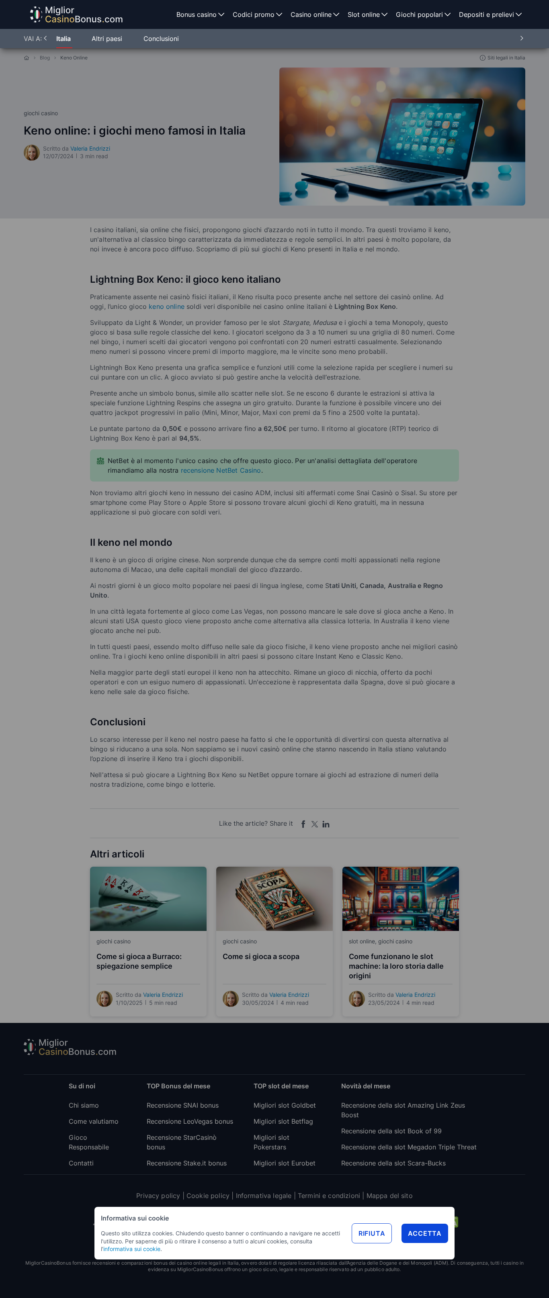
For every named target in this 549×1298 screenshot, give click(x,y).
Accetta (425, 1233)
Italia (64, 39)
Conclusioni (161, 39)
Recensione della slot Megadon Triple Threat (409, 1147)
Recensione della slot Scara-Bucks (393, 1163)
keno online (166, 306)
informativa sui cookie (131, 1248)
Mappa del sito (390, 1196)
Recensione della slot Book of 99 (391, 1131)
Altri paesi (108, 39)
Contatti (81, 1163)
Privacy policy (158, 1196)
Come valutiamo (94, 1121)
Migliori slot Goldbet (285, 1105)
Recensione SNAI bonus (183, 1105)
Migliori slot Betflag (283, 1121)
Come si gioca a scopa (261, 956)
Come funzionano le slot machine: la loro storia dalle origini (396, 966)
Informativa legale (264, 1196)
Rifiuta (371, 1233)
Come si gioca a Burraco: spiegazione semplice (139, 961)
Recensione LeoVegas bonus (190, 1121)
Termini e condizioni (329, 1196)
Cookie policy (207, 1196)
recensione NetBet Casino (221, 470)
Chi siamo (84, 1105)
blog (45, 58)
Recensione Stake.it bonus (187, 1163)
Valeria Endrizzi (90, 148)
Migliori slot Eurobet (284, 1163)
